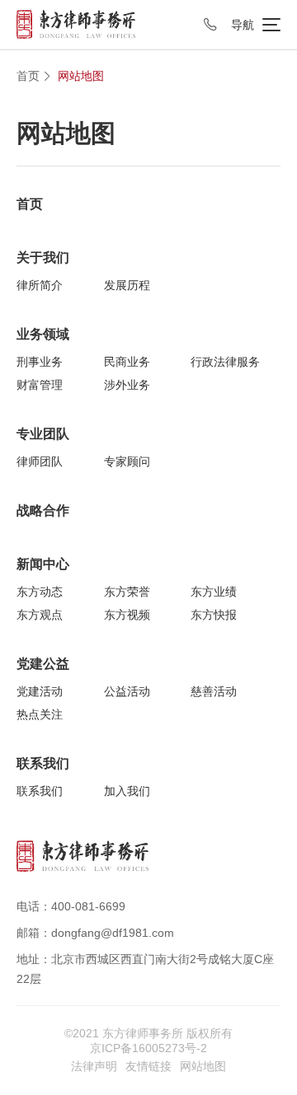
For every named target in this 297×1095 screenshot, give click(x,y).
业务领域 (42, 334)
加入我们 (127, 791)
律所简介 (39, 285)
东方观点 (39, 614)
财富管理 (39, 384)
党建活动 (39, 691)
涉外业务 (127, 384)
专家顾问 (127, 461)
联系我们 (42, 763)
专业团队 (42, 434)
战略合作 (42, 510)
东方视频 (127, 614)
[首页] (75, 24)
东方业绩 (214, 591)
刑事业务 (39, 361)
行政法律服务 (225, 361)
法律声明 (94, 1066)
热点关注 (39, 714)
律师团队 (39, 461)
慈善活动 (214, 691)
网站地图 (81, 75)
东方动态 (39, 591)
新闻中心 (42, 564)
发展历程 (127, 285)
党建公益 (42, 664)
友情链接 (148, 1066)
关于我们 (42, 257)
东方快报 (214, 614)
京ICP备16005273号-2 (148, 1048)
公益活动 (127, 691)
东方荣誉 (127, 591)
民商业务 (127, 361)
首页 (28, 75)
